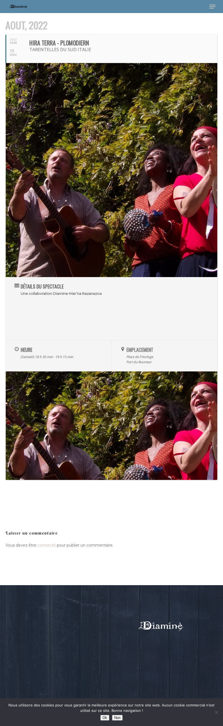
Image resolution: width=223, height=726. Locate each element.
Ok (105, 718)
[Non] (216, 712)
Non (117, 718)
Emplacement (139, 349)
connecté (47, 545)
